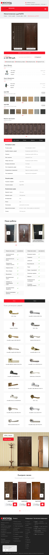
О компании (29, 527)
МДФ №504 (24, 501)
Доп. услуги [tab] (16, 140)
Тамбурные (16, 538)
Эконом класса (17, 521)
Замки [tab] (34, 300)
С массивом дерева (18, 532)
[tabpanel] (6, 99)
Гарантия (28, 540)
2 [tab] (22, 136)
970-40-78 (9, 8)
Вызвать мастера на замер (24, 52)
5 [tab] (28, 136)
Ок (5, 550)
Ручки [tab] (14, 300)
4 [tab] (26, 136)
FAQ (27, 548)
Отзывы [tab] (41, 140)
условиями (10, 547)
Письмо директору (5, 542)
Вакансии (28, 542)
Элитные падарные (18, 536)
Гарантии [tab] (33, 140)
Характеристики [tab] (8, 140)
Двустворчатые (17, 541)
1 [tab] (21, 136)
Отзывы (28, 530)
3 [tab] (24, 136)
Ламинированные (18, 524)
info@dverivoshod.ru (31, 2)
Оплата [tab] (24, 140)
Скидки (28, 521)
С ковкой (16, 534)
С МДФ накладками (18, 526)
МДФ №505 (38, 501)
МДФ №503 (11, 501)
